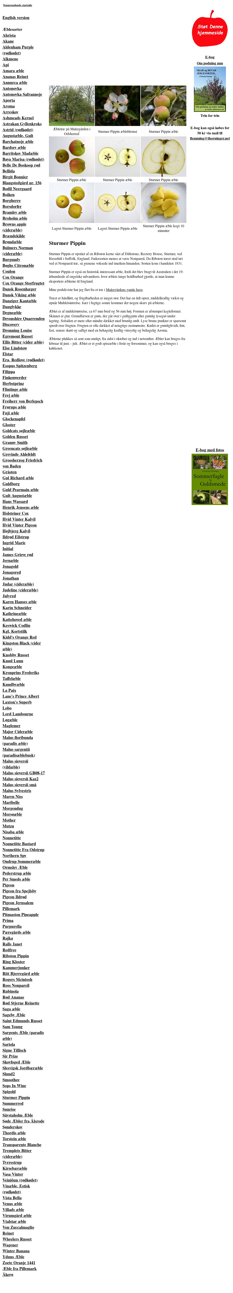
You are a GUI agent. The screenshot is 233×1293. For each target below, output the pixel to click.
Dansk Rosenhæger (19, 289)
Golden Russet (15, 436)
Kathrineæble (15, 613)
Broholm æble (15, 218)
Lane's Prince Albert (21, 696)
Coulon (9, 271)
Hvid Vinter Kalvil (19, 519)
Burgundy (11, 259)
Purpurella (12, 926)
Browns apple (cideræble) (14, 227)
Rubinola (11, 991)
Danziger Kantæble (20, 301)
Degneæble (12, 312)
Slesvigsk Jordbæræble (23, 1068)
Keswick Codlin (16, 625)
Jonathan (11, 578)
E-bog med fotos (210, 450)
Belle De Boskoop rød (21, 165)
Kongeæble (12, 667)
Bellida (9, 171)
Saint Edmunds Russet (22, 1021)
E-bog (210, 56)
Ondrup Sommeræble (22, 861)
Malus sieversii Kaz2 (20, 779)
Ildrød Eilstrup (16, 537)
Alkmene (10, 59)
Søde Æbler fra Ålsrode (23, 1121)
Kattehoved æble (17, 619)
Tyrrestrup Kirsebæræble (15, 1165)
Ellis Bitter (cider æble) (23, 342)
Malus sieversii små (19, 785)
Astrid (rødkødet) (18, 130)
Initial (8, 549)
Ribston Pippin (16, 956)
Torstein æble (14, 1139)
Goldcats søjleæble (19, 430)
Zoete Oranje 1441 (19, 1263)
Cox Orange (13, 277)
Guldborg (11, 484)
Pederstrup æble (17, 873)
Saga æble (11, 1009)
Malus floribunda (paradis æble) (18, 740)
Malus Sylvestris (17, 790)
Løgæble (10, 720)
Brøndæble (12, 242)
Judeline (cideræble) (20, 590)
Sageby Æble (14, 1015)
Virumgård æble (17, 1215)
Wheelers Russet (17, 1239)
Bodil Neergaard (17, 189)
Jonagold (10, 566)
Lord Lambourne (18, 714)
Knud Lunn (13, 661)
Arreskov (10, 112)
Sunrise (9, 1109)
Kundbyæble (14, 684)
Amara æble (13, 71)
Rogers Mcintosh (17, 979)
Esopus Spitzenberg (20, 366)
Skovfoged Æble (16, 1062)
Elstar (8, 354)
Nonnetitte (12, 838)
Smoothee (11, 1080)
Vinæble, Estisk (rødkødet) (16, 1189)
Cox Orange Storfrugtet (23, 283)
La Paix (9, 690)
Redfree (9, 950)
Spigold (9, 1091)
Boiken (9, 194)
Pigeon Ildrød (15, 897)
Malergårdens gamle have (124, 289)
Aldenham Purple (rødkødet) (18, 50)
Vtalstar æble (14, 1221)
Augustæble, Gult (18, 135)
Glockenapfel (14, 419)
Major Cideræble (18, 731)
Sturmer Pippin (16, 1097)
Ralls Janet (12, 944)
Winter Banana (16, 1251)
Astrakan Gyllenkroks (22, 124)
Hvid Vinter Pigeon (20, 525)
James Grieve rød (18, 554)
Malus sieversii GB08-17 (24, 773)
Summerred (13, 1103)
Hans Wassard (15, 501)
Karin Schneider (17, 608)
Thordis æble (14, 1133)
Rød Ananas (13, 997)
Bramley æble (15, 212)
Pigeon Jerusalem (18, 903)
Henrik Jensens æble (21, 507)
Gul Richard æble (18, 478)
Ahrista (9, 35)
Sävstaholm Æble (18, 1115)
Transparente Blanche (22, 1145)
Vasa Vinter (13, 1174)
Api (6, 65)
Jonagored (12, 572)
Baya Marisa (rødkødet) (23, 159)
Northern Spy (14, 855)
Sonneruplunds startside (17, 5)
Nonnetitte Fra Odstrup (23, 849)
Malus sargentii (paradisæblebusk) (19, 752)
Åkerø (8, 1274)
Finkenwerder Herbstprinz (15, 380)
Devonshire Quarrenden (24, 318)
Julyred (9, 596)
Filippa (9, 371)
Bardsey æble (14, 147)
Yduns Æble (13, 1257)
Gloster (9, 425)
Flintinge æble (15, 389)
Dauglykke (12, 307)
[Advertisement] (104, 41)
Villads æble (13, 1209)
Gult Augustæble (17, 495)
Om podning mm (210, 63)
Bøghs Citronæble (18, 265)
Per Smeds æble (16, 879)
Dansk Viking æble (19, 295)
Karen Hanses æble (20, 602)
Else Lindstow (15, 348)
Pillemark (11, 908)
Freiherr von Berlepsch (23, 401)
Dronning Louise (17, 330)
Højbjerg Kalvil (16, 531)
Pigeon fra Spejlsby (19, 891)
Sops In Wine (14, 1086)
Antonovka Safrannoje (22, 94)
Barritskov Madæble (20, 153)
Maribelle (11, 802)
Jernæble (11, 560)
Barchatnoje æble (18, 141)
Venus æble (12, 1204)
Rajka (8, 938)
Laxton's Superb (17, 702)
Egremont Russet (18, 336)
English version (16, 17)
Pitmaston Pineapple (21, 914)
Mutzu (8, 826)
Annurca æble (15, 82)
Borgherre (12, 200)
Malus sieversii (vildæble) (15, 764)
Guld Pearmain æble (21, 490)
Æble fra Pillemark (20, 1268)
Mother (9, 820)
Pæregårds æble (17, 932)
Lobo (7, 708)
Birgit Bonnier (15, 177)
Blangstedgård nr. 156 (22, 183)
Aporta (9, 100)
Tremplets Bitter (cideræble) (17, 1153)
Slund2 (9, 1074)
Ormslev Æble (15, 867)
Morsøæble (12, 814)
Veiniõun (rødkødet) (20, 1180)
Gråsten (10, 472)
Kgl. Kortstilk (15, 631)
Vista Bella (12, 1198)
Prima (8, 920)
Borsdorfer (12, 206)
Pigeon (8, 885)
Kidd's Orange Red (20, 637)
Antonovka (12, 88)
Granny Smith (15, 442)
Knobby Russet (16, 655)
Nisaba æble (13, 832)
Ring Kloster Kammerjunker (16, 964)
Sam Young (13, 1026)
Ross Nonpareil (16, 985)
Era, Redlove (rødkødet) (24, 360)
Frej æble (11, 395)
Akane (8, 41)
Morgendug (13, 808)
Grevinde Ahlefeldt (19, 454)
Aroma (9, 106)
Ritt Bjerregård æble (21, 973)
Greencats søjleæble (20, 448)
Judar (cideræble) (18, 584)
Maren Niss (13, 796)
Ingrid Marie (14, 543)
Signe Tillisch (14, 1050)
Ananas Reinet (15, 76)
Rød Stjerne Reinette (21, 1003)
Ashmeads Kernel (18, 118)
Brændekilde (14, 236)
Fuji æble (11, 413)
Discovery (11, 324)
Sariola (9, 1044)
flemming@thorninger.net (210, 138)
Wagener (10, 1245)
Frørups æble (14, 407)
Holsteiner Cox (16, 513)
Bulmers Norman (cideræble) (18, 250)
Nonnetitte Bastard (19, 844)
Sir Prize (10, 1056)
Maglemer (11, 726)
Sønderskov (13, 1127)
